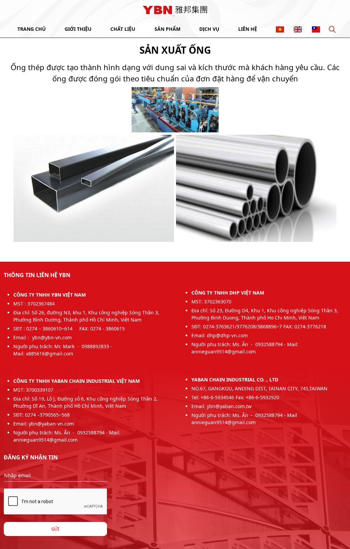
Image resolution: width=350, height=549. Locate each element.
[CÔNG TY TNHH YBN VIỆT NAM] (175, 10)
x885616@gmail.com (49, 353)
